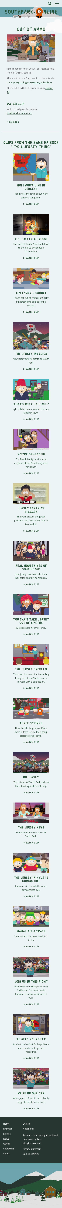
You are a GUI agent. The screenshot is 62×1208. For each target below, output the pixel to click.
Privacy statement (32, 1148)
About (6, 1153)
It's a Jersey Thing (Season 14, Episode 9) (29, 82)
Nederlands (28, 1128)
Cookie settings (31, 1153)
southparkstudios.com (19, 113)
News (6, 1138)
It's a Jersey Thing (31, 146)
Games (6, 1143)
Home (6, 1123)
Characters (8, 1148)
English (26, 1123)
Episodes (7, 1128)
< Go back (13, 121)
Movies (7, 1133)
